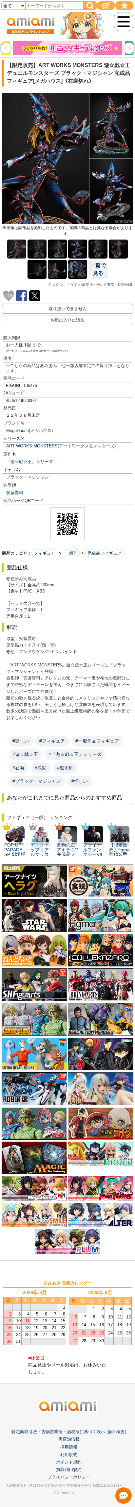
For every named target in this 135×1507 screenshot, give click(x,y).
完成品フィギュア (104, 553)
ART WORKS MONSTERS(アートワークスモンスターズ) (61, 446)
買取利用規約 (69, 1469)
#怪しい (79, 781)
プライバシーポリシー (69, 1477)
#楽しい (20, 741)
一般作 (71, 553)
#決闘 (41, 767)
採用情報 (68, 1447)
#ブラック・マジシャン (36, 781)
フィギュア (44, 553)
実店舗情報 (69, 1439)
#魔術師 (65, 767)
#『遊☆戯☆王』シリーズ (75, 754)
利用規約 (68, 1454)
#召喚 (18, 767)
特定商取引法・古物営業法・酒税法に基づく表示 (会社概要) (68, 1431)
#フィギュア (52, 741)
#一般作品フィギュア (97, 741)
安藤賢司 (14, 492)
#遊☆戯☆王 (25, 754)
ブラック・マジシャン (27, 477)
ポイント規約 (69, 1462)
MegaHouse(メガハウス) (29, 430)
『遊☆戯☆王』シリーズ (29, 461)
